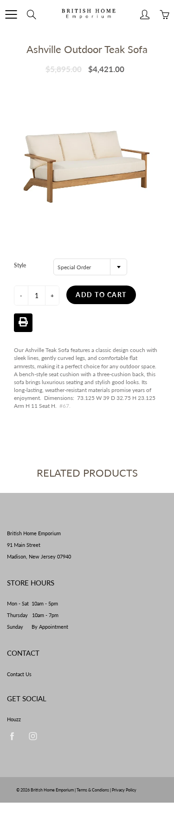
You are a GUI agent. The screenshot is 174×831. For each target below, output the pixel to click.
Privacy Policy (124, 789)
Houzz (14, 719)
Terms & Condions (93, 789)
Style (20, 265)
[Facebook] (12, 736)
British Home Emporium (53, 789)
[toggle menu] (11, 14)
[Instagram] (33, 736)
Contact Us (19, 674)
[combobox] (90, 267)
